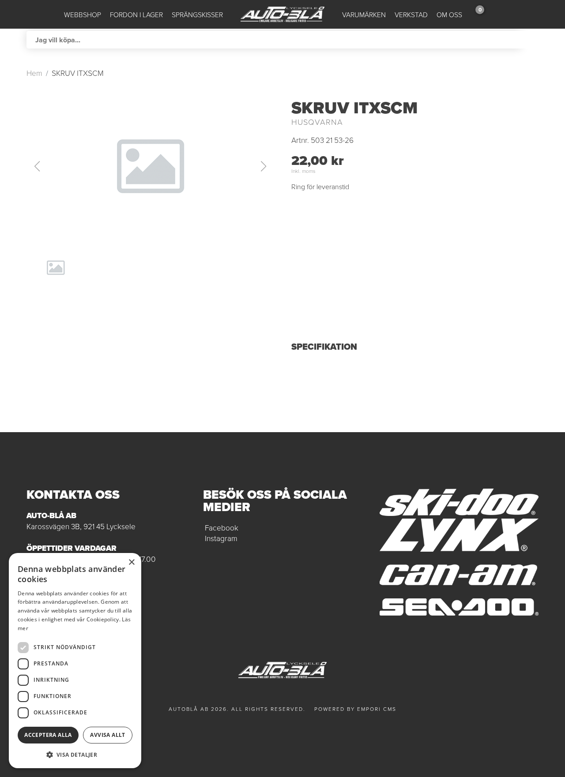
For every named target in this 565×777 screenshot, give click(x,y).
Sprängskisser (197, 14)
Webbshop (82, 14)
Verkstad (411, 14)
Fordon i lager (136, 14)
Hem (34, 72)
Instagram (221, 538)
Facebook (221, 527)
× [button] (131, 562)
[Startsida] (282, 14)
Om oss (449, 14)
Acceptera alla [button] (48, 735)
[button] (150, 166)
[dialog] (75, 660)
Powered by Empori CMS (355, 709)
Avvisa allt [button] (107, 735)
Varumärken (364, 14)
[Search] (530, 40)
